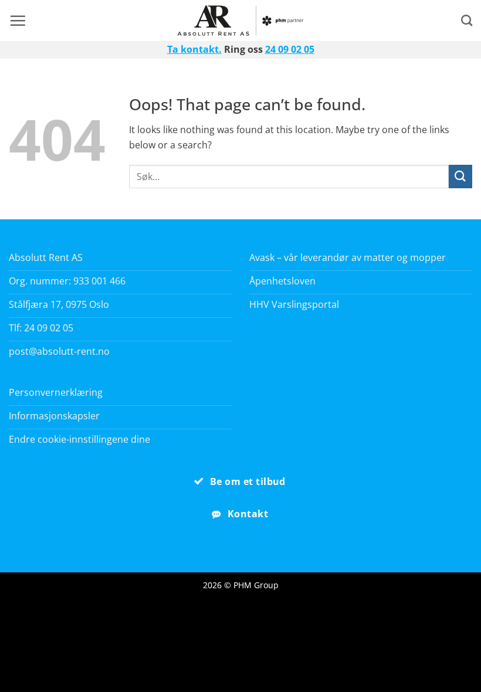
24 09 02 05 (289, 49)
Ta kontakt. (194, 49)
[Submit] (460, 176)
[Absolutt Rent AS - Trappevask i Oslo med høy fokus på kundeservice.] (241, 20)
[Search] (466, 20)
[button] (17, 20)
